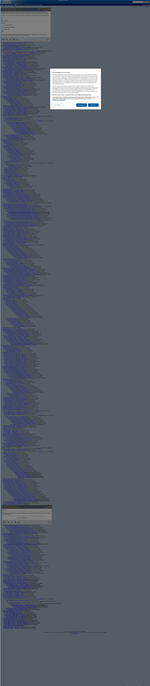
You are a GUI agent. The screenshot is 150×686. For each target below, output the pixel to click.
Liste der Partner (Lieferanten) (58, 100)
